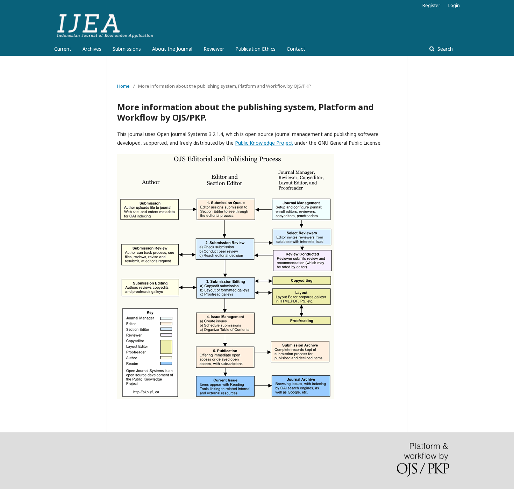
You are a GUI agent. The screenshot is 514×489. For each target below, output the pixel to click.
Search (444, 48)
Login (454, 5)
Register (431, 5)
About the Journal (172, 48)
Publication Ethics (255, 48)
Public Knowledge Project (264, 142)
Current (62, 48)
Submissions (127, 48)
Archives (92, 48)
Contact (296, 48)
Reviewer (214, 48)
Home (123, 86)
